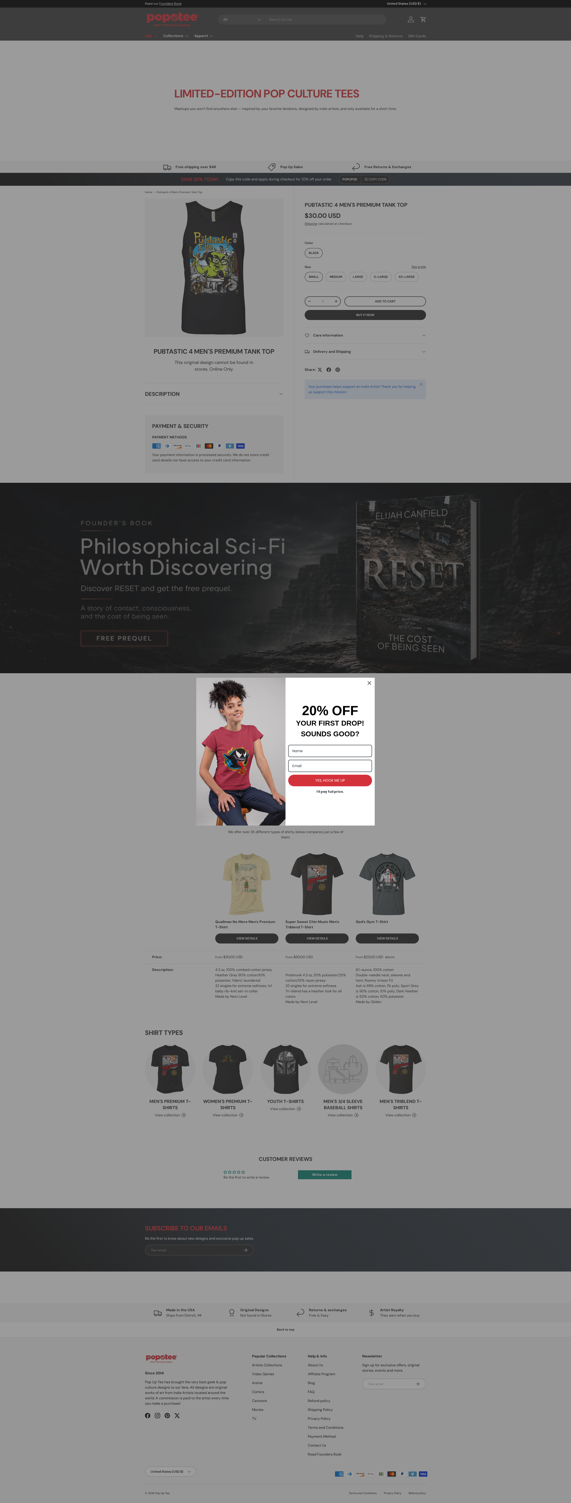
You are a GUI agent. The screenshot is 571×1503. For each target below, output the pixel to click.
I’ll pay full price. (330, 791)
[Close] (369, 683)
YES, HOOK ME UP (330, 780)
